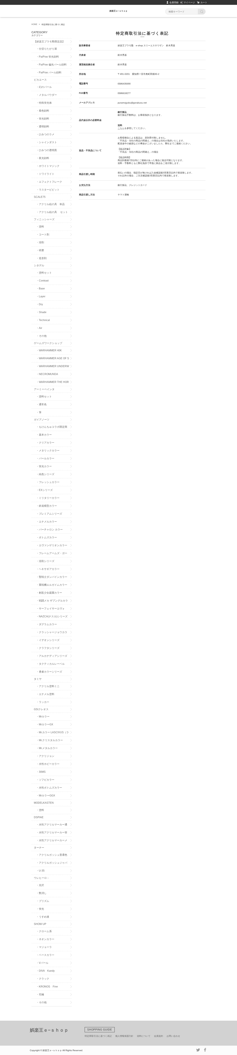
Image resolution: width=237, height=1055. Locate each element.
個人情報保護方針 (124, 1036)
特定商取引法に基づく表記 (98, 1036)
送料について (143, 1036)
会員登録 (173, 2)
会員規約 (158, 1036)
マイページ (189, 2)
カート (203, 2)
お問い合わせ (173, 1036)
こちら (121, 128)
